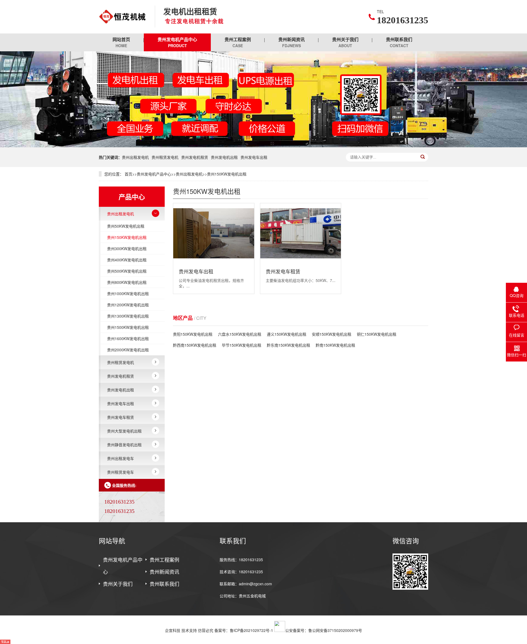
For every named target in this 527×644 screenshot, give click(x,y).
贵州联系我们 (399, 42)
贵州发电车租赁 (120, 417)
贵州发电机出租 (224, 157)
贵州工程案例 (238, 42)
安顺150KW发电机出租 (331, 334)
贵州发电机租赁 (194, 157)
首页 (128, 174)
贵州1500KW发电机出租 (128, 327)
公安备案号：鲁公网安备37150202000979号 (323, 630)
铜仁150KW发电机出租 (376, 334)
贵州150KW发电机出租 (226, 174)
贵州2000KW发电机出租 (128, 349)
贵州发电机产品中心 (177, 42)
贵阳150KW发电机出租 (192, 334)
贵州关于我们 (345, 42)
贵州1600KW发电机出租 (128, 338)
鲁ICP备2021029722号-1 (251, 630)
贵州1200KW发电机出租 (128, 304)
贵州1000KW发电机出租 (128, 293)
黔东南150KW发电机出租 (288, 345)
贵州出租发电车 (120, 458)
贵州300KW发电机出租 (127, 248)
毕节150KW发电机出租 (241, 345)
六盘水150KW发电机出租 (239, 334)
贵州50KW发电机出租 (125, 226)
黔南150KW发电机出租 (335, 345)
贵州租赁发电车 (120, 472)
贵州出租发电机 (135, 157)
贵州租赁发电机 (165, 157)
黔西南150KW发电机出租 (194, 345)
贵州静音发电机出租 (124, 444)
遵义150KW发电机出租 (286, 334)
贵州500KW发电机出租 (127, 271)
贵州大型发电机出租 (124, 431)
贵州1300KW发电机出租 (128, 316)
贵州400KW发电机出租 (127, 259)
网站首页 (121, 42)
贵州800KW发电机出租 (127, 282)
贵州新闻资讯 (291, 42)
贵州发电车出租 (253, 157)
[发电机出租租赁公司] (123, 16)
